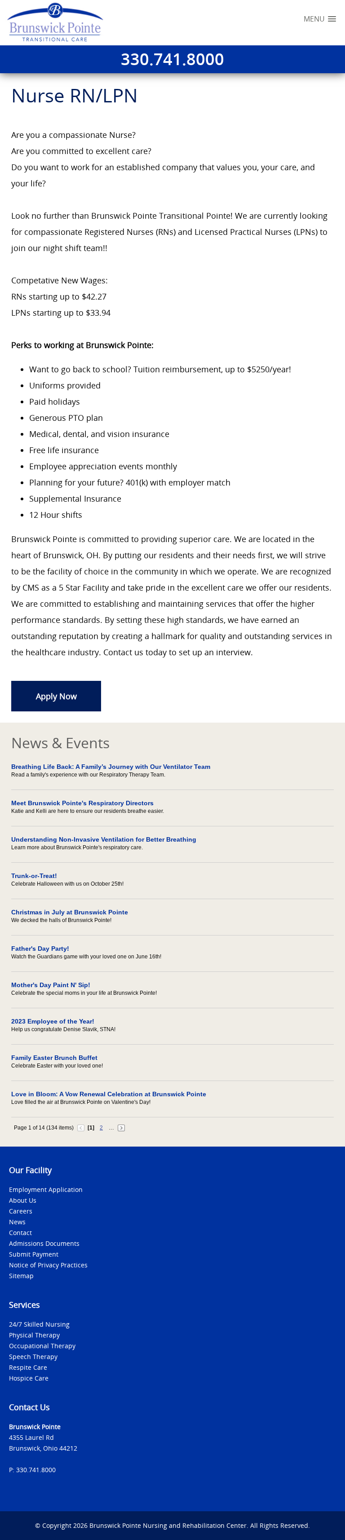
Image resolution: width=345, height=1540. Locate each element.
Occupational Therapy (42, 1345)
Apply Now (56, 696)
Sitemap (21, 1275)
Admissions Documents (44, 1243)
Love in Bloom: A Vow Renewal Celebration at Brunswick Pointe (108, 1094)
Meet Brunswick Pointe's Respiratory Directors (82, 803)
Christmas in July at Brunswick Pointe (69, 912)
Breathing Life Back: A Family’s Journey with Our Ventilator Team (110, 766)
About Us (22, 1200)
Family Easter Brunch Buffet (54, 1057)
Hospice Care (29, 1378)
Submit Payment (33, 1254)
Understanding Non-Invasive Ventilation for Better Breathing (103, 839)
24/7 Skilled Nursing (39, 1324)
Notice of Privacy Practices (48, 1265)
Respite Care (28, 1367)
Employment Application (46, 1189)
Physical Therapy (34, 1335)
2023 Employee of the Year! (52, 1021)
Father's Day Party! (40, 948)
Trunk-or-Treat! (34, 875)
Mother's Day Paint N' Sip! (50, 984)
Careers (20, 1211)
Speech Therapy (33, 1356)
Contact (20, 1232)
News (17, 1222)
